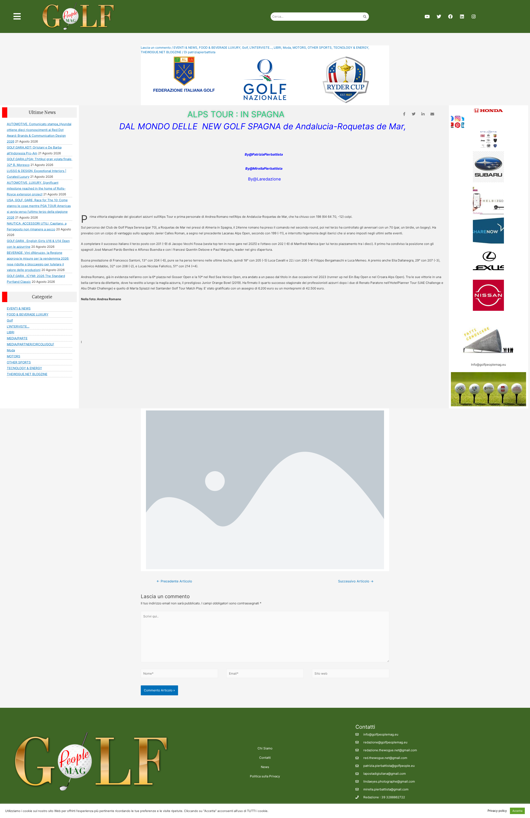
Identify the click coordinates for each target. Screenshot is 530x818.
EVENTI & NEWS (185, 48)
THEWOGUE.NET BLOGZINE (161, 52)
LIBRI (277, 48)
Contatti (265, 758)
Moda (287, 48)
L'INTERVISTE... (260, 48)
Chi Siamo (265, 748)
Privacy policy (497, 811)
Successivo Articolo (355, 581)
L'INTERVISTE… (18, 326)
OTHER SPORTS (320, 48)
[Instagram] (473, 16)
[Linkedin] (462, 16)
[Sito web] (350, 674)
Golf (245, 48)
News (265, 767)
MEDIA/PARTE (17, 338)
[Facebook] (450, 16)
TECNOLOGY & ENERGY (350, 48)
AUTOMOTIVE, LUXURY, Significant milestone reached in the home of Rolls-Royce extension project (36, 188)
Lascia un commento (156, 48)
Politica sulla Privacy (265, 776)
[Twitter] (438, 16)
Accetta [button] (517, 810)
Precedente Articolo (174, 581)
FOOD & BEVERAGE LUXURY (219, 48)
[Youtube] (427, 16)
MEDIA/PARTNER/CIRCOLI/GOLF (30, 344)
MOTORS (299, 48)
